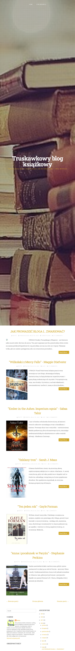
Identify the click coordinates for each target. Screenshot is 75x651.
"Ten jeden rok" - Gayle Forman (37, 506)
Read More (63, 352)
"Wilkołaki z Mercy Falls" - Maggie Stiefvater (37, 362)
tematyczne (46, 335)
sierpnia (44, 637)
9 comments (52, 510)
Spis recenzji (41, 4)
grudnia (44, 625)
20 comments (52, 417)
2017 (42, 620)
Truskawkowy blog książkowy (37, 161)
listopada (44, 628)
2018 (42, 617)
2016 (42, 623)
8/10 (44, 510)
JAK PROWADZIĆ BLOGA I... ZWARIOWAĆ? (37, 331)
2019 (42, 614)
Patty (18, 620)
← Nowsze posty (12, 601)
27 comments (58, 335)
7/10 (46, 561)
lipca (43, 641)
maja (43, 647)
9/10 (44, 417)
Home (31, 4)
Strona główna (37, 601)
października (45, 631)
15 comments (52, 366)
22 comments (55, 561)
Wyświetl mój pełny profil (13, 638)
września (44, 634)
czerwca (44, 644)
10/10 (43, 366)
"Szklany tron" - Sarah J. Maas (37, 460)
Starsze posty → (63, 601)
